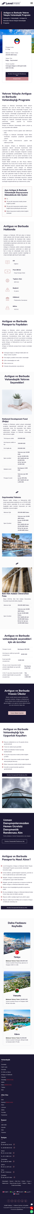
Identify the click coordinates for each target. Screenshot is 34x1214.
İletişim (24, 1183)
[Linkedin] (15, 1200)
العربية (13, 1192)
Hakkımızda (5, 1183)
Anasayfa (6, 18)
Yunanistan (4, 1115)
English (6, 1192)
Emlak (23, 1181)
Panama (3, 1132)
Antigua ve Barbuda (6, 1074)
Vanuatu (3, 1077)
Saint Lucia (4, 1067)
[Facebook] (8, 1200)
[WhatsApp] (14, 1144)
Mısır (2, 1090)
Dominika (3, 1064)
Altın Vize (4, 1095)
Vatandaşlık (15, 18)
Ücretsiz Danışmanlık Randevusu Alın (14, 841)
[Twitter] (12, 1200)
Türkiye (3, 1087)
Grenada (3, 1069)
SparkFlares (20, 1209)
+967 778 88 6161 (6, 1172)
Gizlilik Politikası (8, 1205)
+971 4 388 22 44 (6, 1156)
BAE (2, 1099)
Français (17, 1194)
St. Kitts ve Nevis (6, 1072)
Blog (29, 1183)
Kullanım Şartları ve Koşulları (21, 1205)
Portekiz (3, 1112)
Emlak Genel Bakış (16, 1185)
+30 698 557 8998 (6, 1161)
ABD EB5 (3, 1125)
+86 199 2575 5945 (7, 1177)
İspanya (7, 1102)
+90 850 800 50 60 (7, 1147)
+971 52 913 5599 (6, 1153)
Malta (2, 1082)
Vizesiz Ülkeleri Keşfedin (17, 713)
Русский (21, 1192)
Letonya (3, 1107)
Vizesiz (28, 1181)
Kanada (3, 1127)
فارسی (28, 1192)
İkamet (3, 1120)
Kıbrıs (6, 1085)
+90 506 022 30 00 (7, 1144)
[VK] (25, 1200)
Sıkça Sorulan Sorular (15, 1183)
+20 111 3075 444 (6, 1167)
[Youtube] (22, 1200)
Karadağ (7, 1079)
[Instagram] (18, 1200)
